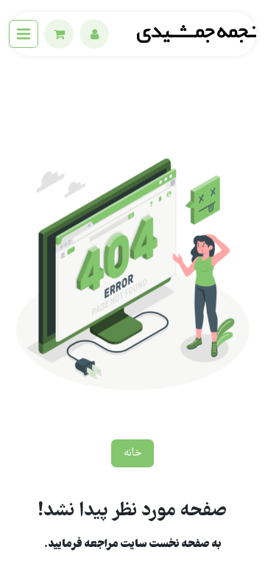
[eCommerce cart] (59, 34)
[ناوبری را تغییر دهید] (23, 34)
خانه (132, 453)
